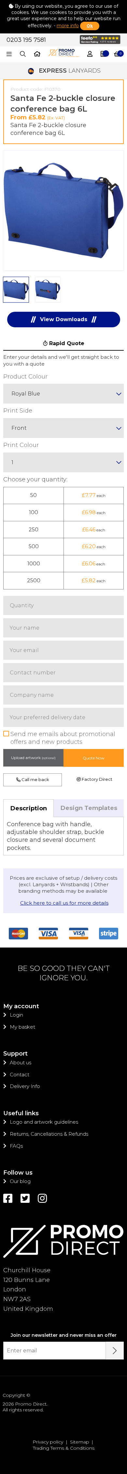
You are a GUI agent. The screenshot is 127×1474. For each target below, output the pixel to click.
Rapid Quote (66, 343)
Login (16, 1015)
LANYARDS (70, 70)
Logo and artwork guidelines (44, 1122)
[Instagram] (42, 1198)
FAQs (16, 1146)
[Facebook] (7, 1198)
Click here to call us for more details (64, 903)
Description (28, 808)
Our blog (20, 1181)
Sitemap (79, 1442)
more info (68, 26)
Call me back (35, 779)
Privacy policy (48, 1442)
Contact (19, 1074)
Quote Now (94, 757)
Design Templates (89, 808)
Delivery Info (25, 1086)
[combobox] (63, 394)
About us (20, 1062)
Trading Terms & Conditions (63, 1448)
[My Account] (89, 54)
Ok (90, 25)
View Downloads (63, 319)
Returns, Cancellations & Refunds (49, 1134)
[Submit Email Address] (115, 1350)
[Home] (37, 54)
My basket (22, 1027)
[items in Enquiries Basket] (103, 54)
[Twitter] (25, 1198)
